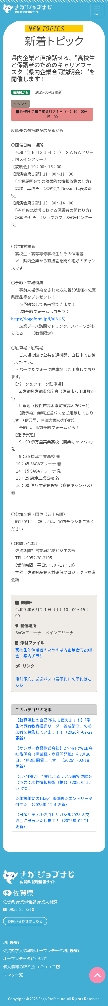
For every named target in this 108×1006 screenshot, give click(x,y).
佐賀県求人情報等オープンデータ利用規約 (41, 950)
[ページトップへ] (97, 975)
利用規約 (11, 942)
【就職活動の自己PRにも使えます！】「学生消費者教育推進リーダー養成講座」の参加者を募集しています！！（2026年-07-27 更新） (54, 729)
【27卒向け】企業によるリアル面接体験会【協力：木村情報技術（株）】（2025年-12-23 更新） (53, 782)
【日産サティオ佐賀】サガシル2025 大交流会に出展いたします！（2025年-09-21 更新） (52, 820)
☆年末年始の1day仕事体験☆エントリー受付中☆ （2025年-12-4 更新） (53, 801)
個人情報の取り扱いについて (29, 966)
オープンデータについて (25, 958)
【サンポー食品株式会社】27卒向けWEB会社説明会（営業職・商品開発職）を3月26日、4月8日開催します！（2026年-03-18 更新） (54, 757)
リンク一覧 (13, 975)
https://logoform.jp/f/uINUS (37, 319)
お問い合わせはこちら (25, 921)
